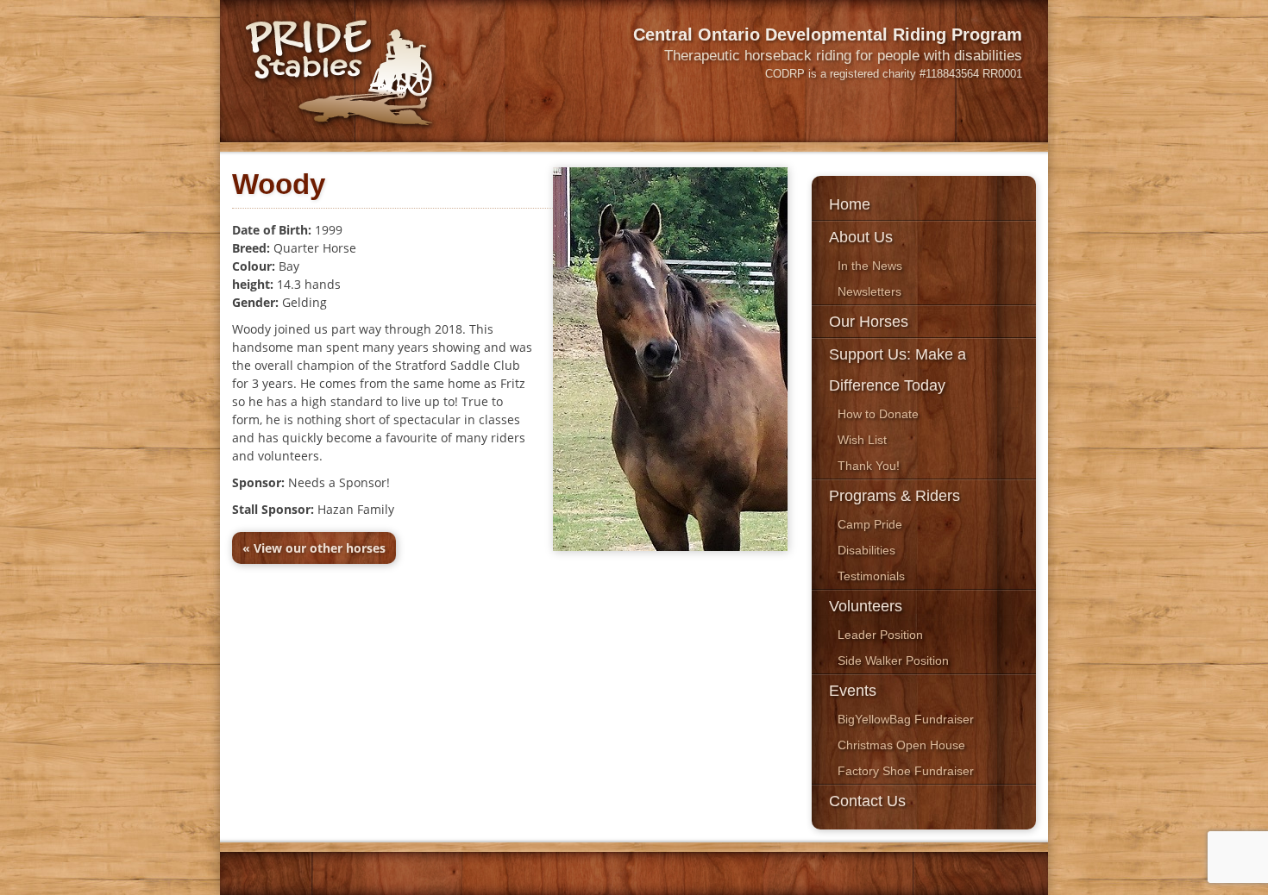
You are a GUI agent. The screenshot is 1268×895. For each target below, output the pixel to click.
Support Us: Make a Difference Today (897, 370)
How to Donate (878, 414)
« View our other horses (314, 548)
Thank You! (869, 466)
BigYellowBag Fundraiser (906, 719)
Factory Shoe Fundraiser (906, 771)
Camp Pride (870, 524)
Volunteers (865, 606)
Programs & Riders (894, 495)
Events (852, 690)
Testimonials (871, 576)
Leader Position (880, 635)
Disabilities (866, 550)
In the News (870, 265)
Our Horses (868, 321)
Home (849, 204)
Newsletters (869, 291)
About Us (861, 237)
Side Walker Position (893, 660)
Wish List (862, 440)
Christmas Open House (901, 745)
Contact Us (867, 801)
